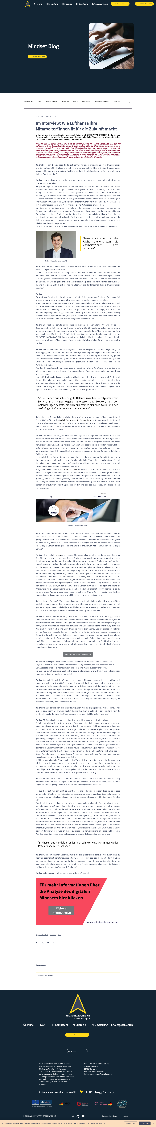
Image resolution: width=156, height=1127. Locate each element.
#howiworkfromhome (101, 101)
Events (75, 101)
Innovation (86, 101)
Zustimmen (145, 1123)
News (39, 101)
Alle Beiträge (28, 101)
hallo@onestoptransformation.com (98, 1074)
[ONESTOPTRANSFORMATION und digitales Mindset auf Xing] (78, 1116)
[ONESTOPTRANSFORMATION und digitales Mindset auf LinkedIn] (72, 1116)
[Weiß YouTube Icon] (83, 1116)
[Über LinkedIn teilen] (48, 943)
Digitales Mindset (51, 101)
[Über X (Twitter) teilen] (42, 943)
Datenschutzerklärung (97, 1123)
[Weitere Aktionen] (119, 116)
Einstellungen (130, 1123)
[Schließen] (153, 1123)
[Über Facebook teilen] (37, 943)
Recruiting (65, 101)
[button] (38, 4)
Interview (53, 935)
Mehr (115, 101)
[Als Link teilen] (54, 943)
